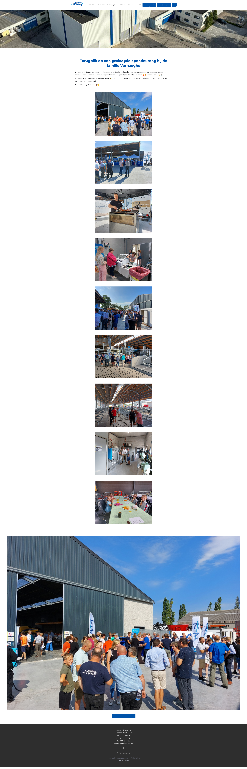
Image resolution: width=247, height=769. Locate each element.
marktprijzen (112, 5)
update (138, 5)
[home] (76, 4)
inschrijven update (164, 5)
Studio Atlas (124, 761)
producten (92, 5)
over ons (101, 5)
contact (146, 5)
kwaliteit (122, 5)
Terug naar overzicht (123, 716)
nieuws (130, 5)
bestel (153, 5)
